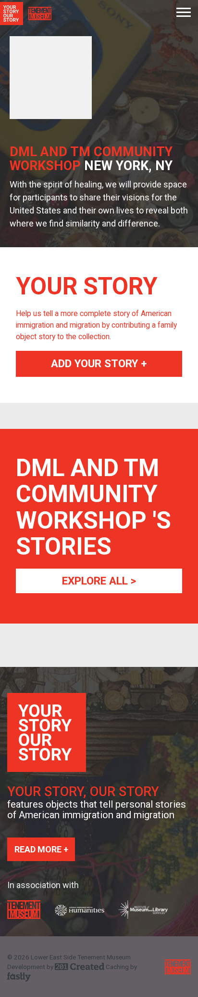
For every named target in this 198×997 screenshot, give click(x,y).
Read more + (41, 849)
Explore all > (99, 580)
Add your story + (99, 363)
